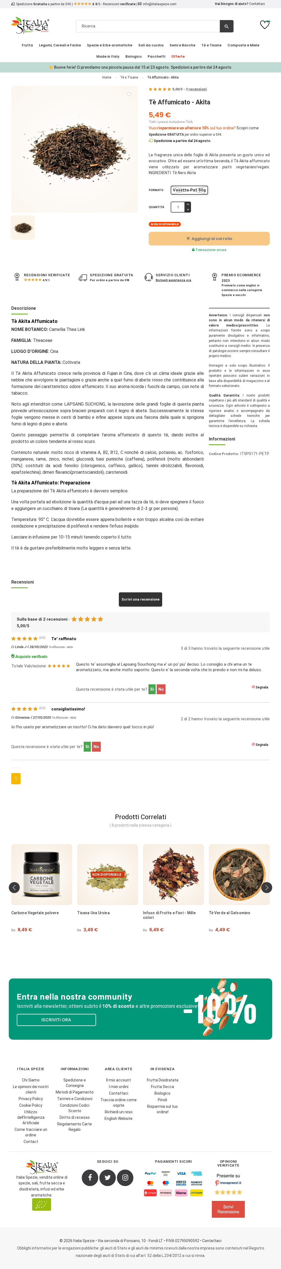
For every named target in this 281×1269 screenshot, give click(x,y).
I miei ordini (118, 1086)
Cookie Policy (30, 1105)
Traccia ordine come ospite (118, 1103)
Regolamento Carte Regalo (74, 1127)
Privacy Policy (31, 1099)
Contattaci (257, 4)
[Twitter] (107, 1178)
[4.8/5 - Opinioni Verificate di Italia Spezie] (228, 1197)
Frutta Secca (162, 1086)
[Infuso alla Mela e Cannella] (242, 874)
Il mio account (118, 1080)
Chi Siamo (31, 1080)
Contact (31, 1141)
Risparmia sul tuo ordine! (162, 1109)
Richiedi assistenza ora (173, 280)
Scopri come (248, 128)
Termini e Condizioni (74, 1099)
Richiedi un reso (119, 1112)
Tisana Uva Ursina (31, 913)
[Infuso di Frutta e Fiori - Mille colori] (111, 874)
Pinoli (162, 1100)
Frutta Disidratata (162, 1080)
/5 (46, 280)
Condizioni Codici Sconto (74, 1108)
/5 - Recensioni (114, 4)
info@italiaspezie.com (159, 4)
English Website (119, 1118)
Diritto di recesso (75, 1117)
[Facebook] (90, 1178)
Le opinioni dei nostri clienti (31, 1089)
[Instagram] (125, 1178)
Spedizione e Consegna (74, 1083)
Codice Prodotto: (224, 454)
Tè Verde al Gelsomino (167, 913)
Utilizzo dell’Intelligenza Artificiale (30, 1117)
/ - (189, 89)
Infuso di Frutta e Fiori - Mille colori (107, 915)
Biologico (162, 1093)
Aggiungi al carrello (209, 238)
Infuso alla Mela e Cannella (237, 913)
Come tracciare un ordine (31, 1132)
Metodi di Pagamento (75, 1092)
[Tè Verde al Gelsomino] (177, 874)
